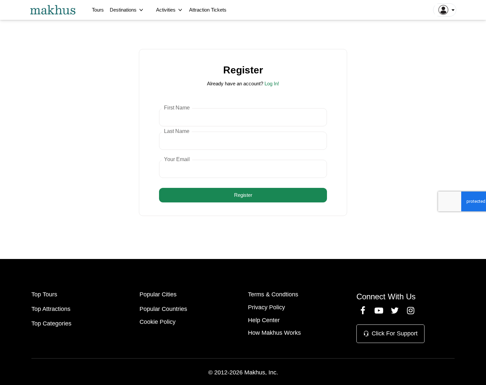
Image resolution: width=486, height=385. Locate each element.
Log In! (271, 83)
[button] (444, 10)
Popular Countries (163, 309)
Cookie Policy (158, 322)
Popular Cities (158, 294)
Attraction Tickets (207, 10)
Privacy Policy (266, 307)
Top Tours (44, 294)
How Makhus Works (274, 332)
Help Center (264, 320)
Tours (98, 10)
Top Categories (51, 323)
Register (243, 195)
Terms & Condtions (273, 294)
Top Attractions (50, 309)
